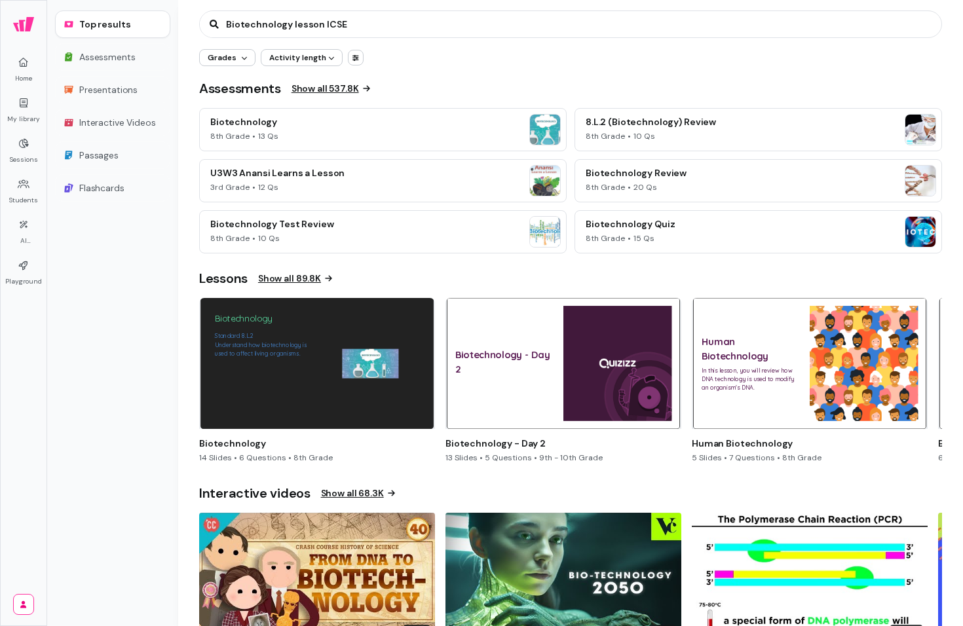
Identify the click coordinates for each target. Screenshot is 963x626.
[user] (23, 604)
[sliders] (356, 57)
